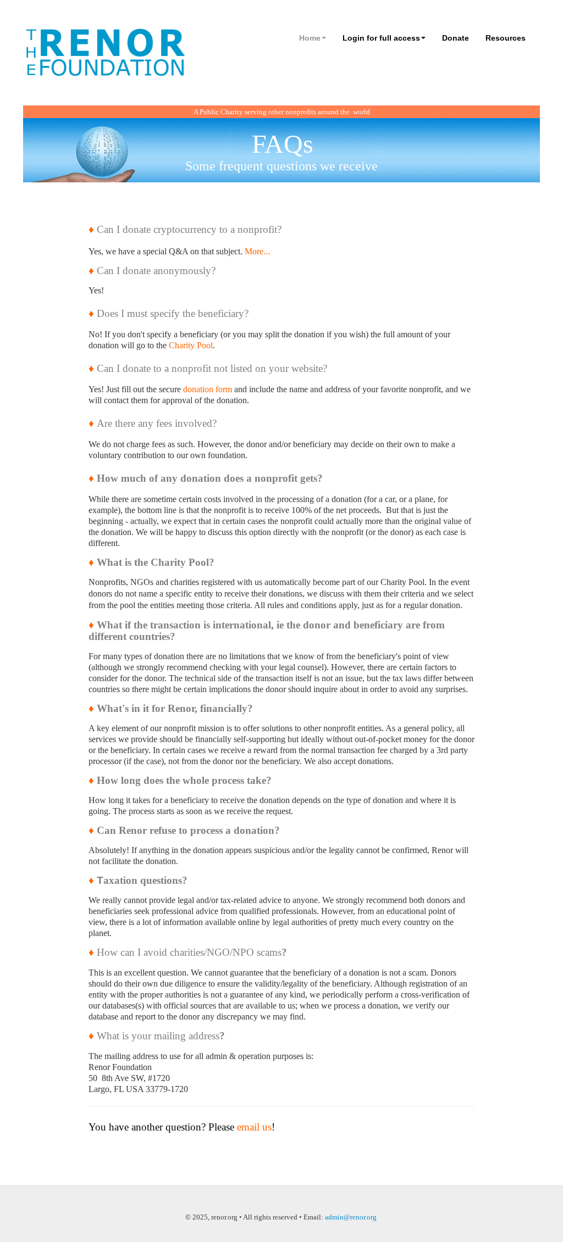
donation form (207, 389)
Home (310, 38)
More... (257, 251)
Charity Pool (191, 345)
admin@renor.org (351, 1217)
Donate (455, 38)
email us (254, 1127)
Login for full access (381, 38)
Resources (505, 38)
